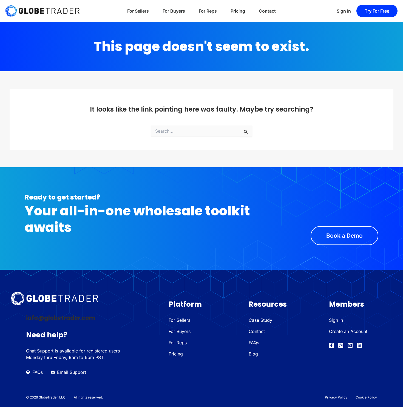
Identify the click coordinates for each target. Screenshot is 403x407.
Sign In (344, 11)
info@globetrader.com (60, 318)
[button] (377, 11)
